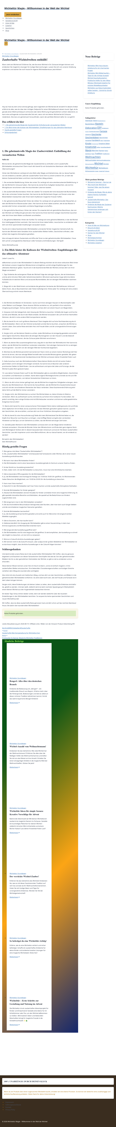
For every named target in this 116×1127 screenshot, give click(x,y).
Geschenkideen (92, 137)
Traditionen (106, 154)
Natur (106, 150)
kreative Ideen (104, 143)
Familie (87, 131)
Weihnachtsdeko (90, 160)
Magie (88, 150)
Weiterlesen (15, 703)
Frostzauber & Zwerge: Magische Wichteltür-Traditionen (22, 637)
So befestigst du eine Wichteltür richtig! (28, 940)
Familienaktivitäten (94, 131)
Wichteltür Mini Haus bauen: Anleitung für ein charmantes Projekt (98, 68)
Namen (101, 150)
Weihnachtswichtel (89, 164)
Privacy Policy (10, 1110)
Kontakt (8, 1107)
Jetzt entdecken (12, 14)
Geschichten (9, 28)
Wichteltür (91, 167)
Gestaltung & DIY (11, 21)
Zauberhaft (102, 171)
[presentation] (29, 658)
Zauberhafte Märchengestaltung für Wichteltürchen (21, 632)
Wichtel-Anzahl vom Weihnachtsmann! (28, 746)
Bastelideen (90, 124)
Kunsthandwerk (106, 147)
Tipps (93, 154)
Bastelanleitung (101, 120)
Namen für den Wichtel (96, 233)
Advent (95, 121)
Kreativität (90, 146)
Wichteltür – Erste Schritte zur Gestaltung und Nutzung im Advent (26, 1002)
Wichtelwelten (14, 628)
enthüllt (5, 628)
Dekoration (91, 127)
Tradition (98, 153)
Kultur (98, 147)
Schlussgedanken (11, 132)
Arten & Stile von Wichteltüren (98, 225)
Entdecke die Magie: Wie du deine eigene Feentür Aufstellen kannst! (100, 194)
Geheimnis (88, 134)
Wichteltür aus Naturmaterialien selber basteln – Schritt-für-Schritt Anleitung (100, 90)
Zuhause (107, 171)
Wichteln (106, 164)
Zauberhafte (25, 628)
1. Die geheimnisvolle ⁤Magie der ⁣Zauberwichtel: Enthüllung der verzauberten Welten (35, 125)
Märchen (95, 150)
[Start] (2, 54)
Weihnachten (93, 157)
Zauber (97, 171)
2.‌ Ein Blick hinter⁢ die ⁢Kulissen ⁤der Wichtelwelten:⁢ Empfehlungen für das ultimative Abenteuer (38, 127)
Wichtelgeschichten (95, 238)
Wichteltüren (103, 168)
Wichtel (98, 163)
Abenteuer (89, 120)
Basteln (99, 123)
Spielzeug (88, 154)
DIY (99, 127)
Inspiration (107, 140)
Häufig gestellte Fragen (13, 130)
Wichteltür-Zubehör (95, 243)
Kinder (88, 143)
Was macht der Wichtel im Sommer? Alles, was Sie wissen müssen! (98, 187)
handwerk (96, 140)
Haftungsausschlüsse (13, 1105)
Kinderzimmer (95, 143)
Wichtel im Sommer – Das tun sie (99, 182)
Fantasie (103, 131)
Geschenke (96, 134)
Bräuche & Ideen (94, 228)
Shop (7, 31)
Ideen (101, 140)
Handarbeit (88, 140)
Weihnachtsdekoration (103, 160)
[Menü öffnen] (6, 43)
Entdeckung (105, 128)
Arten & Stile (9, 23)
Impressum (9, 1102)
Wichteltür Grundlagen (13, 18)
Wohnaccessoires (90, 171)
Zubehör (8, 26)
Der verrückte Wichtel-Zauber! (24, 876)
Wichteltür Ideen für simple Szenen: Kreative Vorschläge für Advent (26, 812)
